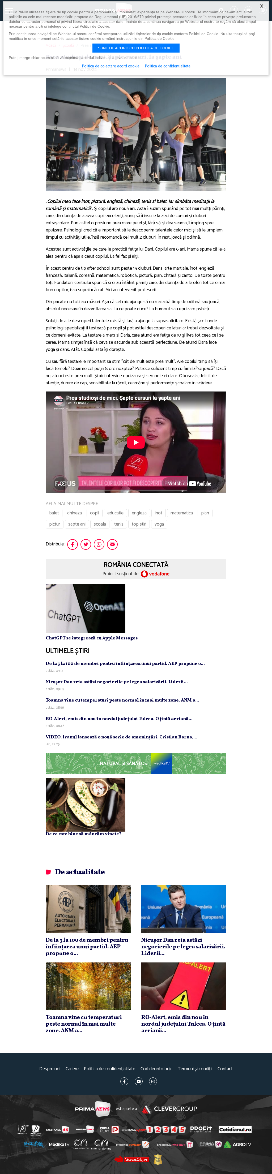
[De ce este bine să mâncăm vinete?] (85, 805)
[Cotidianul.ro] (235, 1129)
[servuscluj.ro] (132, 1159)
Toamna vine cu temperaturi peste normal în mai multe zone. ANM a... (122, 700)
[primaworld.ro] (210, 1144)
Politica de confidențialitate (109, 1069)
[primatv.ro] (22, 1129)
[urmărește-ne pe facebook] (124, 1081)
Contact (225, 1069)
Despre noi (49, 1069)
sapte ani (77, 524)
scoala (100, 524)
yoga (159, 524)
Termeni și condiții (195, 1069)
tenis (119, 524)
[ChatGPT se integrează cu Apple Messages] (85, 608)
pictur (54, 524)
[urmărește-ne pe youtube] (139, 1081)
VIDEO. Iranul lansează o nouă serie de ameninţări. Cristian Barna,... (121, 737)
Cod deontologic (156, 1069)
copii (94, 513)
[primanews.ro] (85, 1129)
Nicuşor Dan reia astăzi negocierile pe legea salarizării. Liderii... (117, 682)
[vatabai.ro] (158, 1159)
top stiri (139, 524)
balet (54, 513)
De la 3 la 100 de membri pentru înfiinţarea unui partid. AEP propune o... (125, 664)
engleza (139, 513)
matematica (182, 513)
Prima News (92, 1109)
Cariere (72, 1069)
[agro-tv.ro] (237, 1144)
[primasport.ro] (153, 1129)
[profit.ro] (201, 1129)
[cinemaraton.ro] (80, 1144)
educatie (115, 513)
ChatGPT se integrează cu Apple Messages (92, 638)
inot (158, 513)
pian (205, 513)
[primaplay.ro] (109, 1130)
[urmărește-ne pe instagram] (153, 1081)
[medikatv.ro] (59, 1144)
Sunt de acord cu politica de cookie (136, 48)
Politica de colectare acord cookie (110, 66)
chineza (74, 513)
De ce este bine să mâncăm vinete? (83, 834)
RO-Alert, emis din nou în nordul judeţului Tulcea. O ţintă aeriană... (119, 719)
